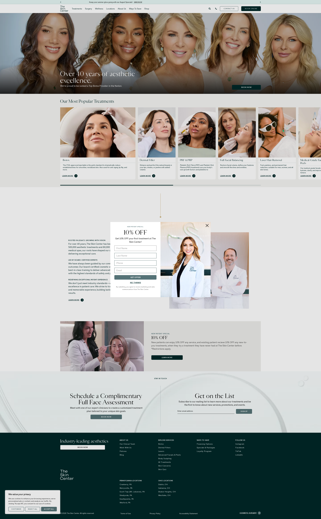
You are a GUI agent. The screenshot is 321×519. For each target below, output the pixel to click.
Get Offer (135, 277)
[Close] (207, 225)
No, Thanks (135, 283)
